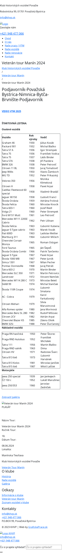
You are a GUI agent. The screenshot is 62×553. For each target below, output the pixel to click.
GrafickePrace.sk (38, 527)
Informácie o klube (12, 495)
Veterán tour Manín (13, 75)
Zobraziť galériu (11, 397)
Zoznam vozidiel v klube (15, 502)
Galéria (6, 483)
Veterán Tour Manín (13, 467)
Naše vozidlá (12, 49)
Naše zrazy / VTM (14, 45)
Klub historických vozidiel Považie (21, 68)
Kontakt (9, 56)
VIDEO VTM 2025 (11, 111)
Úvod (8, 38)
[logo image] (7, 533)
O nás (8, 42)
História (6, 476)
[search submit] (1, 552)
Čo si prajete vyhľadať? (12, 547)
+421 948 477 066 (12, 33)
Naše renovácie (13, 52)
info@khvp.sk (7, 17)
